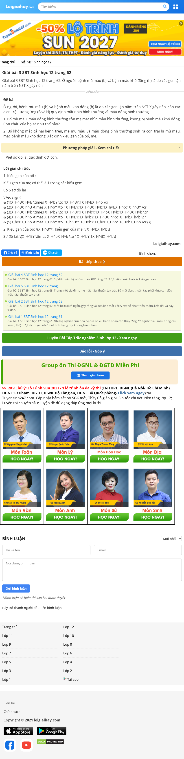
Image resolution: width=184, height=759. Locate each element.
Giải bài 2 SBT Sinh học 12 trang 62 (35, 301)
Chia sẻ (12, 252)
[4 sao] (175, 253)
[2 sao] (164, 253)
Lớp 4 (67, 662)
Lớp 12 (68, 626)
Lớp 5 (6, 662)
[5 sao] (181, 253)
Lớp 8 (67, 644)
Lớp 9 (6, 644)
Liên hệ (9, 703)
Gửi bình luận (16, 588)
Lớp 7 (6, 653)
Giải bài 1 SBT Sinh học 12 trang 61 (35, 316)
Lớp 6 (67, 653)
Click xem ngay (131, 393)
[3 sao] (170, 253)
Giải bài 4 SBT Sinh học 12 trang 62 (35, 274)
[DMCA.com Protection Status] (50, 745)
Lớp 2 (67, 670)
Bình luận (32, 252)
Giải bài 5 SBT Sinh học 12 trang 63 (35, 286)
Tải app (73, 679)
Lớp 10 (68, 635)
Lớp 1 (6, 679)
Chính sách (12, 711)
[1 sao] (159, 253)
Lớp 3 (6, 670)
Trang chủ (10, 626)
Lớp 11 (7, 635)
